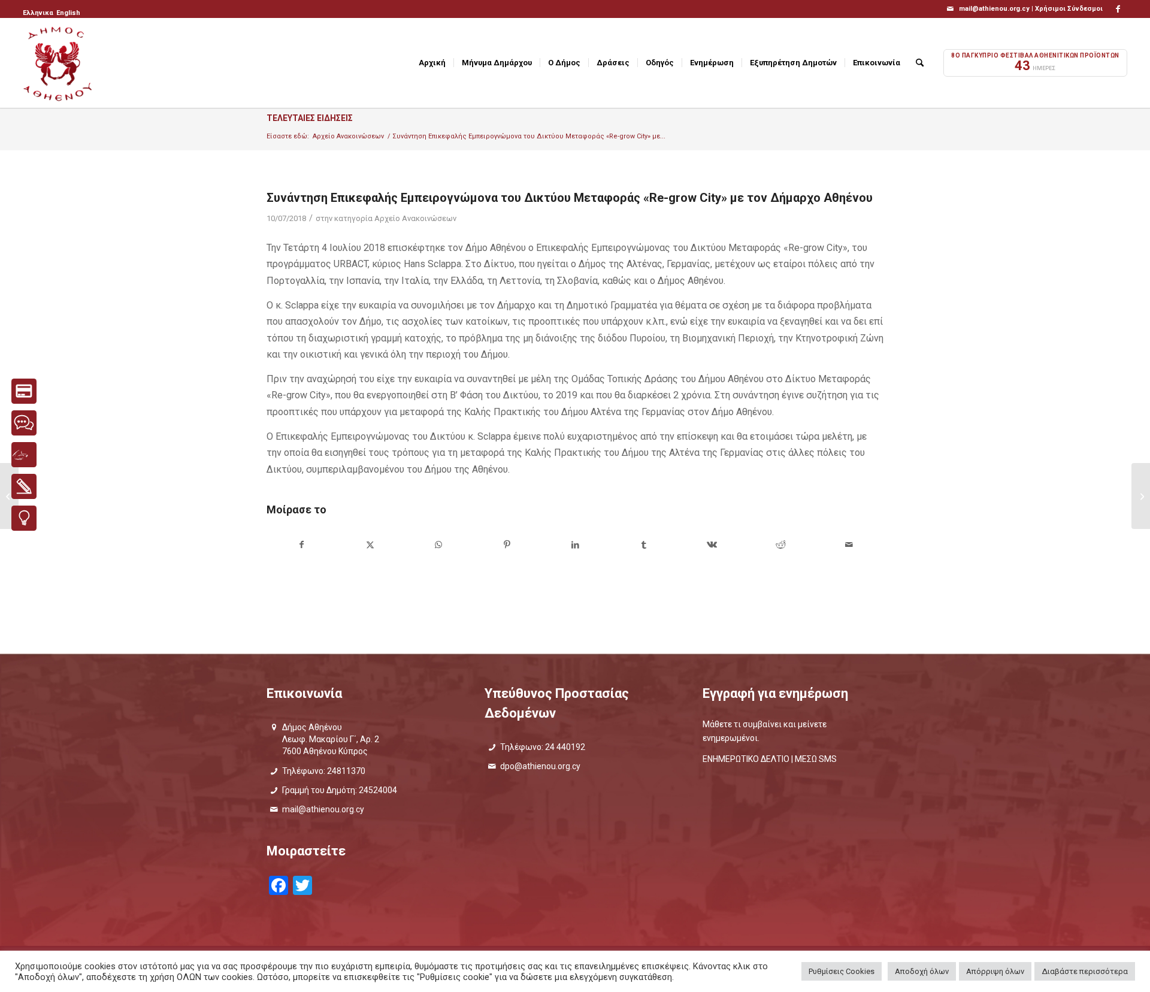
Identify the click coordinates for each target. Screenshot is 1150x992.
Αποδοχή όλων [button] (922, 971)
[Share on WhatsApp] (438, 545)
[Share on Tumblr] (643, 545)
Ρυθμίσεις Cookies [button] (841, 971)
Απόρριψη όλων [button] (995, 971)
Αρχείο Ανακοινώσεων (415, 218)
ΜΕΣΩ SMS (816, 759)
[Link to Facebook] (1118, 9)
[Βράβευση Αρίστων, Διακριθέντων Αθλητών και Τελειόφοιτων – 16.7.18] (1140, 496)
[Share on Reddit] (781, 545)
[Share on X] (370, 545)
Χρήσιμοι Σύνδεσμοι (1069, 9)
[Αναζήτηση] (919, 63)
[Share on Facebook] (301, 545)
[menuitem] (39, 13)
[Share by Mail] (849, 545)
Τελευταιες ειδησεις (310, 118)
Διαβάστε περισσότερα (1085, 971)
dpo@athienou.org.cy (540, 766)
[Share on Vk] (712, 545)
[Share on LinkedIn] (575, 545)
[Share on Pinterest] (507, 545)
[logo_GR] (59, 63)
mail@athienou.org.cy (323, 809)
